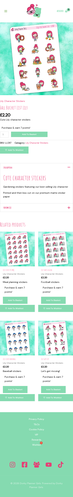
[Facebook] (24, 465)
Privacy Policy (36, 419)
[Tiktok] (61, 465)
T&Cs (37, 424)
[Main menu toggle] (5, 11)
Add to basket (29, 134)
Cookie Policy (36, 429)
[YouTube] (48, 465)
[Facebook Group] (36, 465)
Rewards (36, 439)
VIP (36, 434)
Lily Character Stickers (12, 101)
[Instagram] (12, 465)
